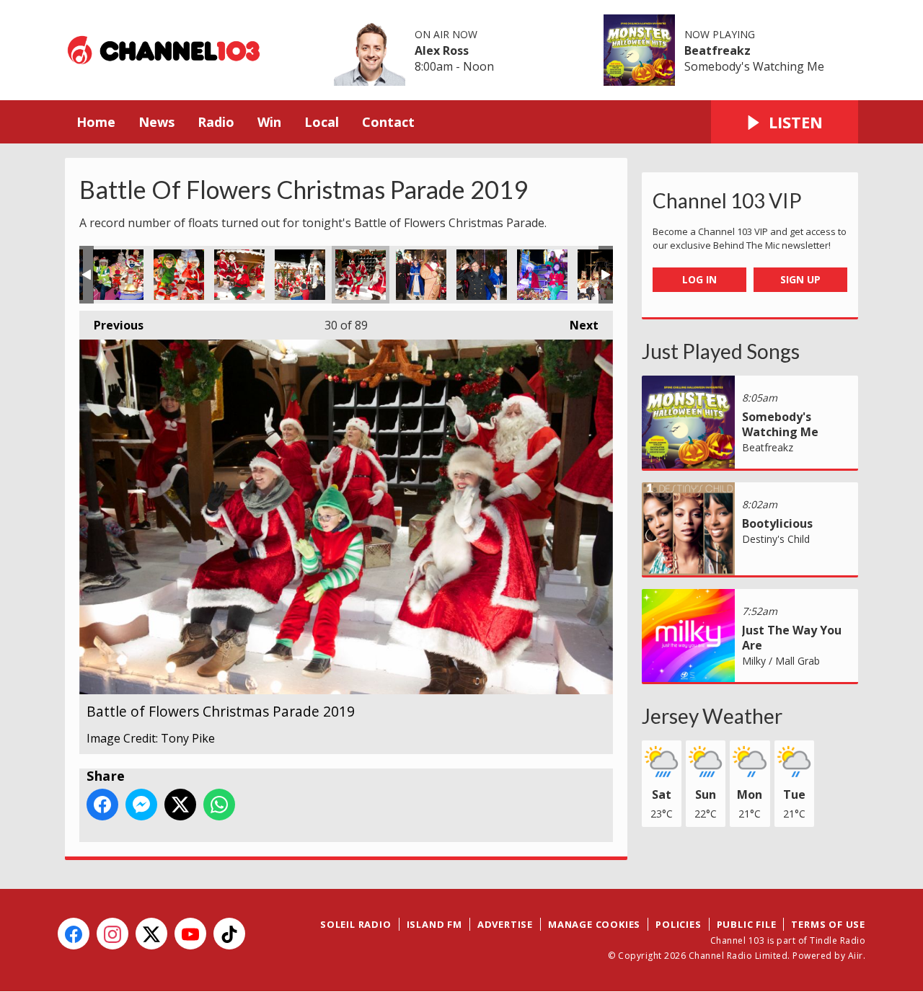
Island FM (434, 924)
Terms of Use (828, 924)
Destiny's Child (776, 539)
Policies (678, 924)
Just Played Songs (721, 351)
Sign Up (800, 279)
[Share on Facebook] (102, 804)
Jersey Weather (712, 716)
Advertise (505, 924)
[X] (151, 933)
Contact (388, 121)
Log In (699, 279)
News (156, 121)
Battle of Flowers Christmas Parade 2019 (118, 274)
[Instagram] (112, 933)
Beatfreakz (717, 50)
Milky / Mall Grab (781, 661)
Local (321, 121)
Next (577, 325)
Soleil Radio (356, 924)
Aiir (855, 955)
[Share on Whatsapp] (219, 804)
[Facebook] (73, 933)
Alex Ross (442, 50)
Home (95, 121)
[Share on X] (180, 804)
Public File (747, 924)
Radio (216, 121)
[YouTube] (190, 933)
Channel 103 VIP (727, 200)
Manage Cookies (594, 924)
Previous (111, 325)
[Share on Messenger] (141, 804)
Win (269, 121)
